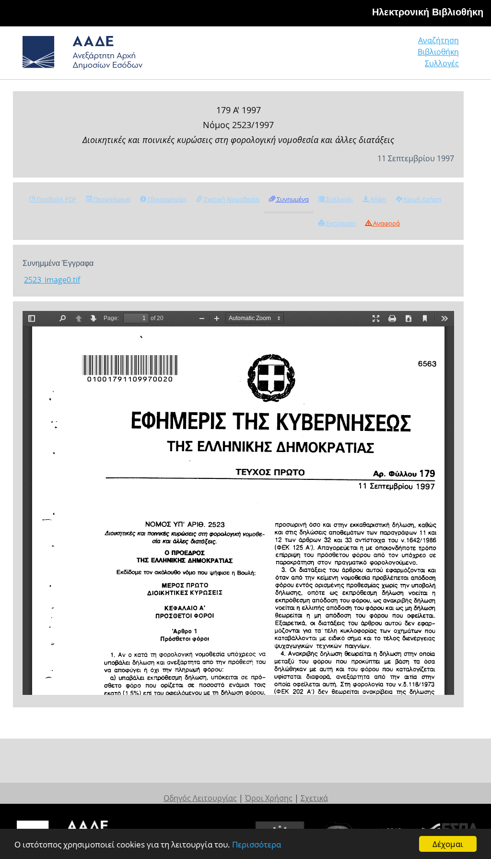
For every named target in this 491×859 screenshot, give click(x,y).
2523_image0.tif (52, 279)
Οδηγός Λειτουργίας (200, 798)
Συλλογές (442, 63)
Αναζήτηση (438, 40)
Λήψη (377, 199)
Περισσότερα (256, 844)
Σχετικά (314, 798)
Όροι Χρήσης (268, 798)
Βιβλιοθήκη (438, 52)
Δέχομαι (448, 843)
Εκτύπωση (340, 223)
